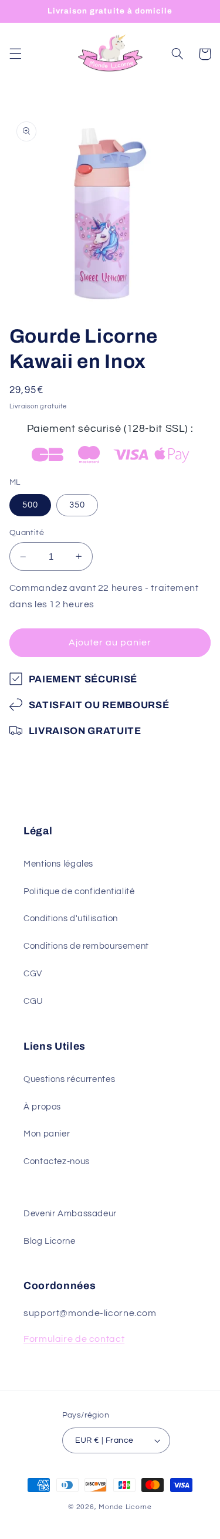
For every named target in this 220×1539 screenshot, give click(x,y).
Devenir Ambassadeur (70, 1213)
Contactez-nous (56, 1161)
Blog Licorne (49, 1241)
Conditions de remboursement (86, 946)
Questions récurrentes (69, 1079)
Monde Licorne (125, 1507)
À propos (42, 1106)
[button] (15, 53)
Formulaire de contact (73, 1339)
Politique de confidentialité (79, 891)
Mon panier (46, 1133)
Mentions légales (58, 864)
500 (30, 504)
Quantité (26, 533)
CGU (33, 1001)
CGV (32, 973)
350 (77, 504)
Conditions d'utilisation (70, 918)
